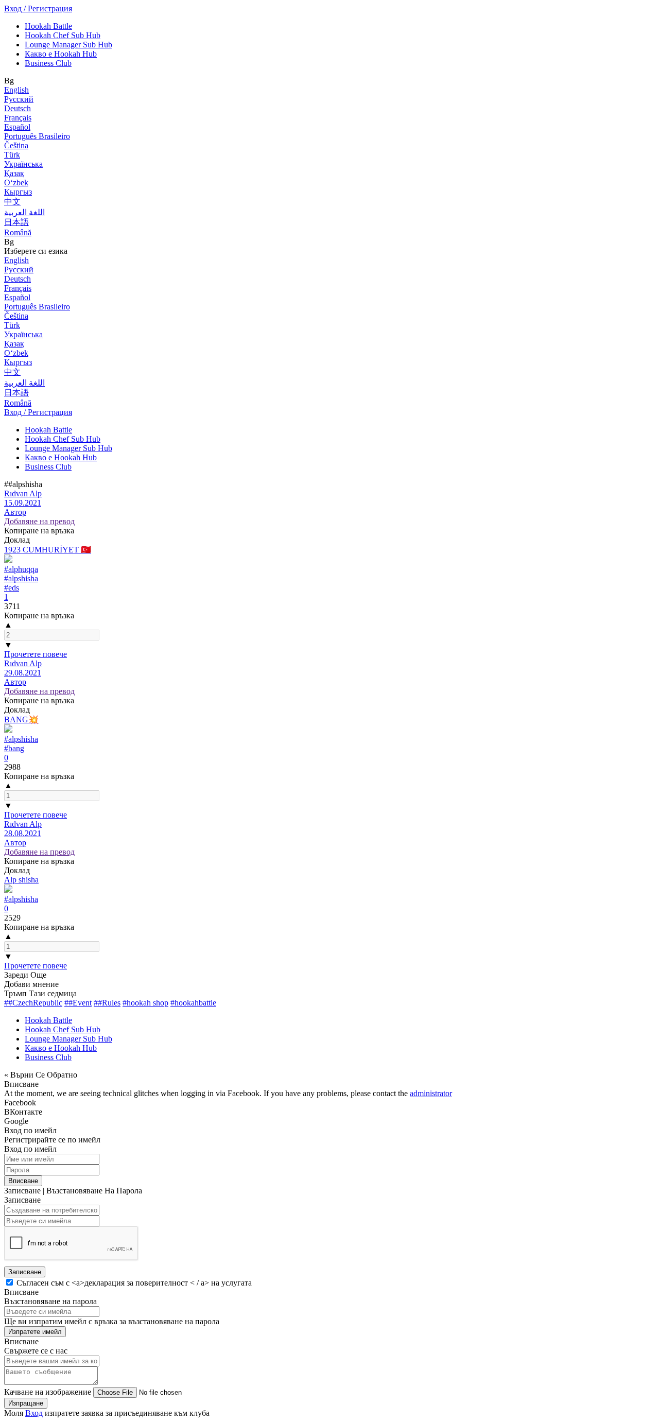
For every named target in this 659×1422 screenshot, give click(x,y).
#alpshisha (21, 578)
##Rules (107, 1002)
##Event (78, 1002)
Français (17, 117)
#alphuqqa (21, 569)
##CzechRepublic (33, 1002)
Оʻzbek (16, 182)
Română (17, 232)
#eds (11, 587)
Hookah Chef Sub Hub (62, 35)
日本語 (16, 222)
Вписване (23, 1181)
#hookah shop (145, 1002)
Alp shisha (21, 879)
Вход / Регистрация (38, 8)
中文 (12, 201)
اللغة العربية (24, 212)
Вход (34, 1413)
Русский (18, 99)
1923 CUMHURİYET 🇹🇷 (47, 549)
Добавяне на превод (39, 521)
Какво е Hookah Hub (61, 53)
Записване (24, 1272)
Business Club (48, 63)
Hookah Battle (48, 26)
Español (17, 127)
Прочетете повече (35, 654)
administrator (431, 1093)
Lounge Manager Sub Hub (68, 44)
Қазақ (14, 173)
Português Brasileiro (37, 136)
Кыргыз (18, 191)
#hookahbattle (193, 1002)
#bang (14, 748)
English (16, 89)
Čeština (16, 145)
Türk (12, 154)
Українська (23, 164)
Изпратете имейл (35, 1332)
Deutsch (17, 108)
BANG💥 (21, 719)
